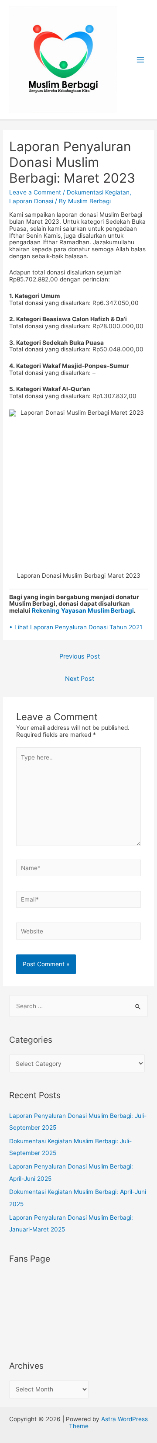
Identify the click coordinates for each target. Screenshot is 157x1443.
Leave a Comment (35, 192)
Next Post (79, 679)
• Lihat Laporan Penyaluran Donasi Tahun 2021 (75, 627)
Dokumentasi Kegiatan (98, 192)
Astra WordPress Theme (108, 1422)
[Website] (78, 932)
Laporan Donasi (31, 201)
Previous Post (79, 656)
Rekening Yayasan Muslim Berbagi (84, 610)
